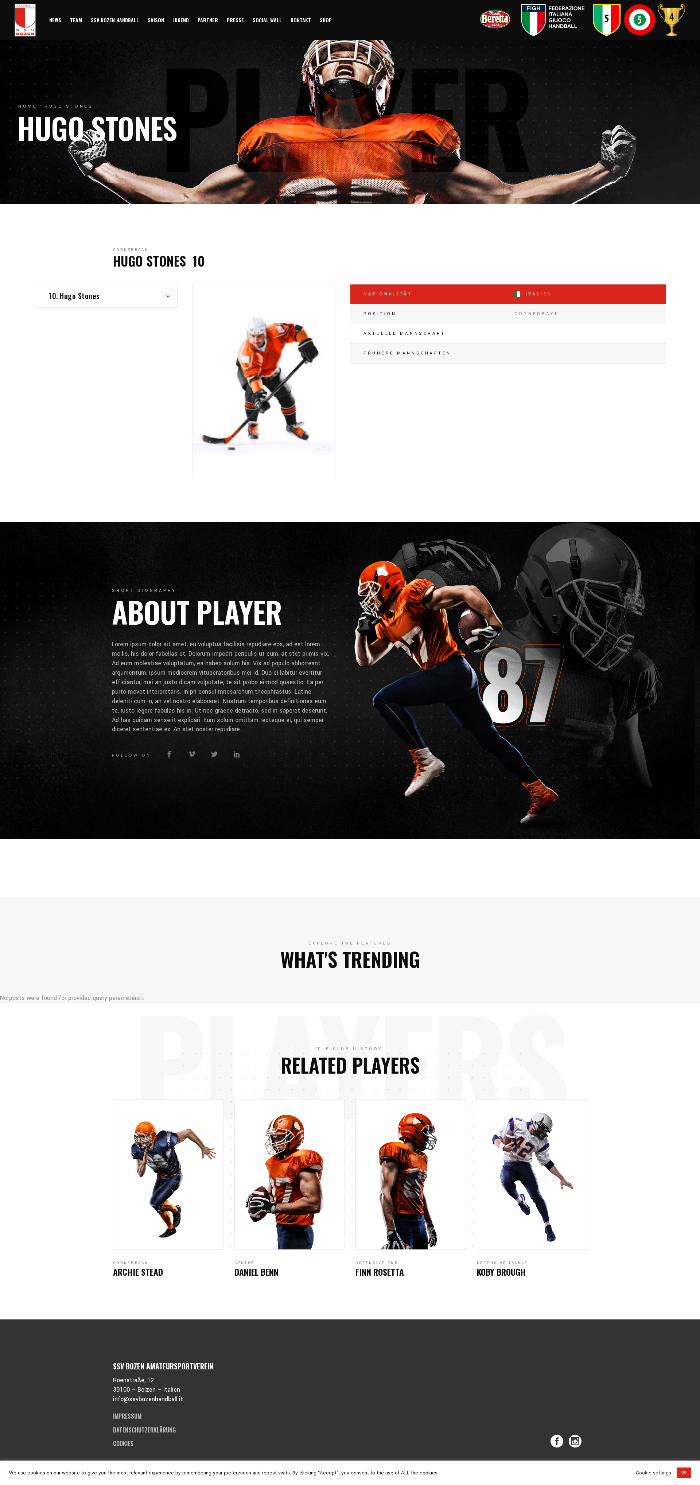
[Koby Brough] (532, 1174)
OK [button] (684, 1472)
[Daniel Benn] (290, 1174)
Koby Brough (501, 1271)
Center (244, 1262)
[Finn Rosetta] (411, 1174)
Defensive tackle (502, 1262)
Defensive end (376, 1262)
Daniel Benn (256, 1271)
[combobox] (105, 296)
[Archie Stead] (168, 1174)
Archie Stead (138, 1271)
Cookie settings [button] (653, 1473)
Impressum (127, 1416)
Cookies (123, 1443)
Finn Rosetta (379, 1271)
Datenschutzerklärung (144, 1430)
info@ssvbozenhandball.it (148, 1399)
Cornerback (130, 249)
